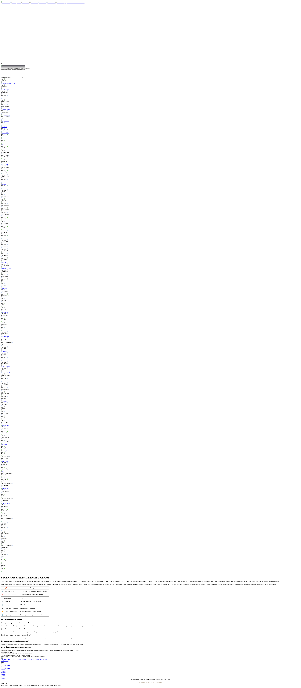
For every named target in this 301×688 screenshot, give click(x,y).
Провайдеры (4, 77)
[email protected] (5, 661)
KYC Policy (11, 659)
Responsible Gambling (33, 659)
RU (46, 659)
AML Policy (4, 659)
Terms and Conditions (21, 659)
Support (42, 659)
